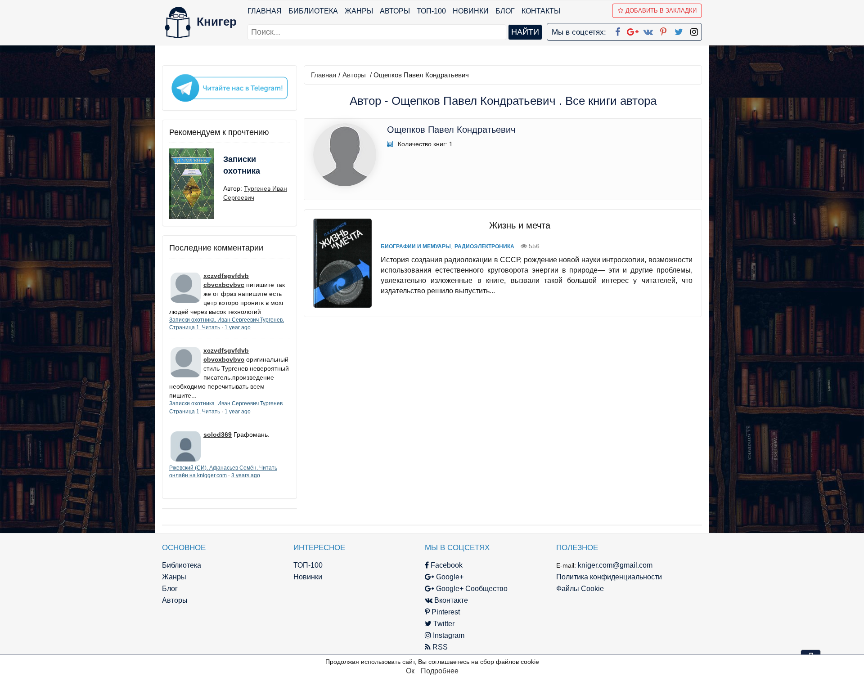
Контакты (541, 11)
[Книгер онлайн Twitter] (678, 30)
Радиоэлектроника (484, 246)
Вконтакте (450, 600)
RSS (439, 647)
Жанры (359, 11)
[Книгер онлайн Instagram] (694, 30)
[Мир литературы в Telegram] (229, 87)
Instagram (447, 635)
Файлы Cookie (580, 588)
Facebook (446, 565)
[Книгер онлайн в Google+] (632, 30)
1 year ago (238, 327)
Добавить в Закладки (661, 10)
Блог (505, 11)
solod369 (217, 434)
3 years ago (245, 475)
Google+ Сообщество (471, 588)
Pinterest (445, 612)
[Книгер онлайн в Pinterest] (663, 30)
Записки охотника (241, 165)
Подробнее (440, 671)
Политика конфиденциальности (609, 577)
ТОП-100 (431, 11)
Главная (265, 11)
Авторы (395, 11)
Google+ (449, 577)
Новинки (471, 11)
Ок (410, 671)
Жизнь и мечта (519, 225)
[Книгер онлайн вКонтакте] (648, 30)
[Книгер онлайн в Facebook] (617, 30)
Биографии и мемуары (416, 246)
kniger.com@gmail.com (615, 565)
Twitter (443, 623)
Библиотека (313, 11)
